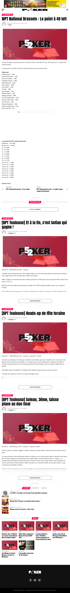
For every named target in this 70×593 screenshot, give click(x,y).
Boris (10, 25)
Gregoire (11, 233)
